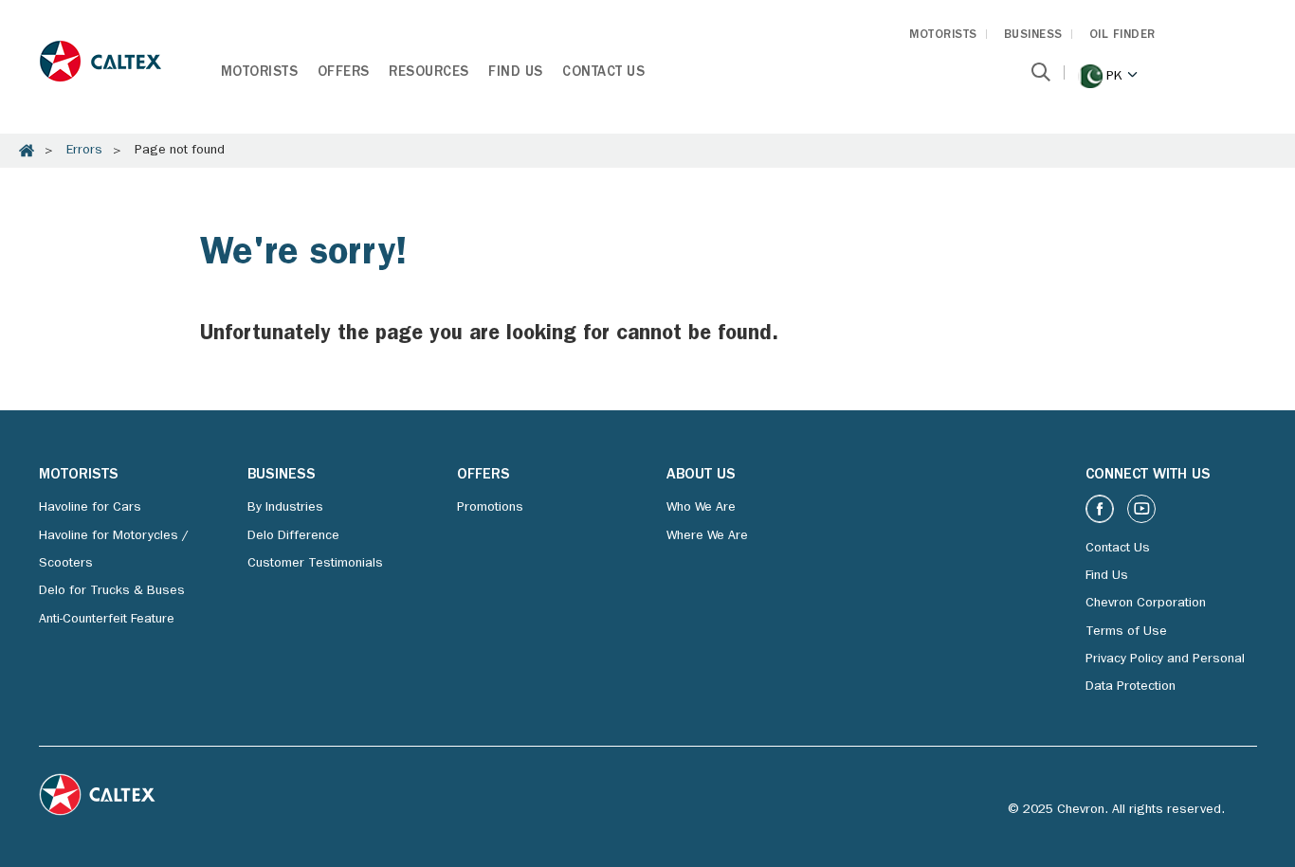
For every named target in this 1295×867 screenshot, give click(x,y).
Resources (429, 73)
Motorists (260, 73)
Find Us (515, 73)
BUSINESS (1033, 35)
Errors (84, 150)
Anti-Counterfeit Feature (106, 619)
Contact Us (603, 73)
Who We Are (701, 508)
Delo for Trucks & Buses (112, 591)
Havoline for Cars (90, 508)
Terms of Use (1126, 632)
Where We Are (707, 536)
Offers (344, 73)
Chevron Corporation (1145, 603)
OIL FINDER (1122, 35)
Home (26, 150)
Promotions (490, 508)
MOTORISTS (943, 35)
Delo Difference (293, 536)
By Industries (285, 508)
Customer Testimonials (315, 563)
